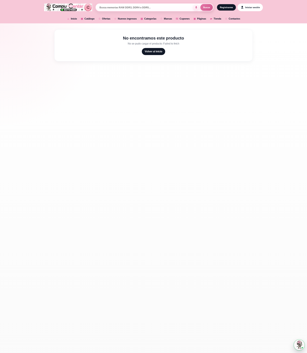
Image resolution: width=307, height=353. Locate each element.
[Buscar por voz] (196, 7)
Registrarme (226, 7)
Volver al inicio (153, 51)
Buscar (206, 7)
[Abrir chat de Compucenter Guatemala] (299, 345)
